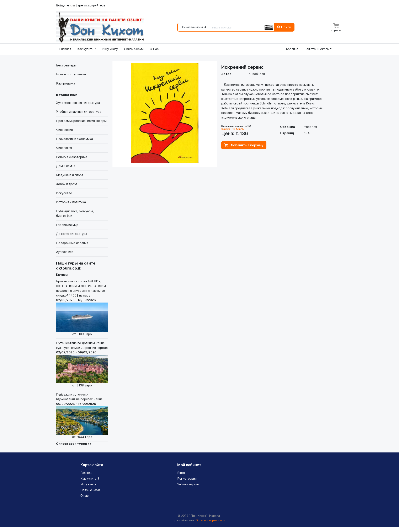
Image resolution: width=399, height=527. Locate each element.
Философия (64, 130)
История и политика (71, 202)
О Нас (154, 49)
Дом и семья (65, 166)
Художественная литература (78, 103)
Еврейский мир (67, 225)
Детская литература (71, 234)
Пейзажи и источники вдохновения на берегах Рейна (79, 415)
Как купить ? (86, 49)
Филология (64, 148)
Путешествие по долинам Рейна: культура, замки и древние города (82, 364)
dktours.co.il (68, 268)
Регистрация (187, 478)
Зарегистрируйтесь (90, 5)
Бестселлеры (66, 65)
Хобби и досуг (67, 184)
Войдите (63, 5)
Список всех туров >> (74, 444)
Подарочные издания (72, 243)
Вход (181, 473)
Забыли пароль (188, 484)
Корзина (292, 49)
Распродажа (65, 83)
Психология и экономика (74, 139)
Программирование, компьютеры (81, 121)
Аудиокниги (64, 252)
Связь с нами (134, 49)
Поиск (285, 27)
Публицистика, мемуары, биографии (75, 213)
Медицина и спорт (69, 175)
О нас (84, 496)
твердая (310, 127)
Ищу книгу (110, 49)
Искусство (64, 193)
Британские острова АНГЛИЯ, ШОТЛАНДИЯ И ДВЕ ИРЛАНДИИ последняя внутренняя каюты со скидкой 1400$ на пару (81, 307)
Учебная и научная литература (78, 112)
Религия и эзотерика (71, 157)
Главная (65, 49)
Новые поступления (71, 74)
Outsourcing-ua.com (210, 520)
